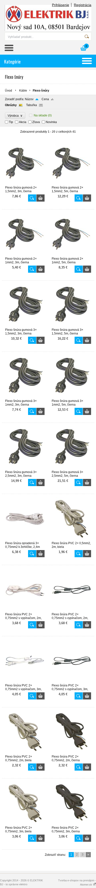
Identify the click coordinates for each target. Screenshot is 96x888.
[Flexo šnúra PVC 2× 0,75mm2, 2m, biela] (25, 752)
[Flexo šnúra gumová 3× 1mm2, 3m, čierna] (25, 397)
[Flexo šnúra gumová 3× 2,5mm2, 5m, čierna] (71, 468)
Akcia (22, 122)
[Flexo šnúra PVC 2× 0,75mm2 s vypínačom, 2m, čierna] (71, 610)
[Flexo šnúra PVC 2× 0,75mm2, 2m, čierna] (71, 752)
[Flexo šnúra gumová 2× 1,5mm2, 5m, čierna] (71, 183)
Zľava (36, 122)
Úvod (8, 90)
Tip (11, 122)
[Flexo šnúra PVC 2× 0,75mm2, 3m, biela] (25, 823)
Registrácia (82, 5)
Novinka (51, 122)
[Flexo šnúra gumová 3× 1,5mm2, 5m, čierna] (71, 326)
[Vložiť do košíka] (40, 198)
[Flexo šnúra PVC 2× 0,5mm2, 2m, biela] (71, 539)
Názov (29, 99)
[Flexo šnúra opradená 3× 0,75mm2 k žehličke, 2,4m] (25, 539)
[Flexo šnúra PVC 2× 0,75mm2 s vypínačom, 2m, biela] (25, 610)
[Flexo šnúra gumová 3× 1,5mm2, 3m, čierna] (25, 326)
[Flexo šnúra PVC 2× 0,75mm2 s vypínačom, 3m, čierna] (71, 681)
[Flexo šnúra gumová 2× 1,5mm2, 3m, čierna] (25, 183)
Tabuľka (31, 105)
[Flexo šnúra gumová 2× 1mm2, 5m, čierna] (71, 254)
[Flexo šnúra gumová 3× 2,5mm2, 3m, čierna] (25, 468)
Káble (23, 90)
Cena (45, 99)
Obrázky (11, 105)
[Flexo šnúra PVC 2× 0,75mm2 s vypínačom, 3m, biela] (25, 681)
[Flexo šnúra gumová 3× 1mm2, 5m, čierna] (71, 397)
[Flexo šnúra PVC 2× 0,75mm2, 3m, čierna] (71, 823)
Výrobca (15, 115)
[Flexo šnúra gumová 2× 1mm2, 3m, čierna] (25, 254)
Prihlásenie (60, 5)
